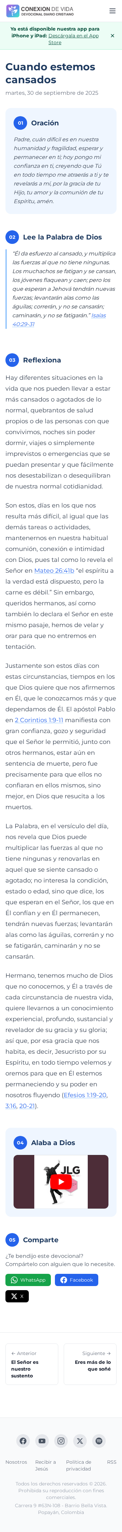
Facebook (81, 1280)
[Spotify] (99, 1441)
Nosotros (16, 1462)
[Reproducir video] (61, 1182)
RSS (112, 1462)
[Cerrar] (112, 36)
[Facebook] (23, 1441)
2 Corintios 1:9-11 (39, 720)
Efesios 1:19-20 (85, 1095)
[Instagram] (61, 1441)
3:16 (10, 1106)
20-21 (27, 1106)
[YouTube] (42, 1441)
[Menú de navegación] (112, 11)
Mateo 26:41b (54, 570)
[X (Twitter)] (80, 1441)
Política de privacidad (78, 1465)
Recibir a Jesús (45, 1465)
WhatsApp (32, 1280)
